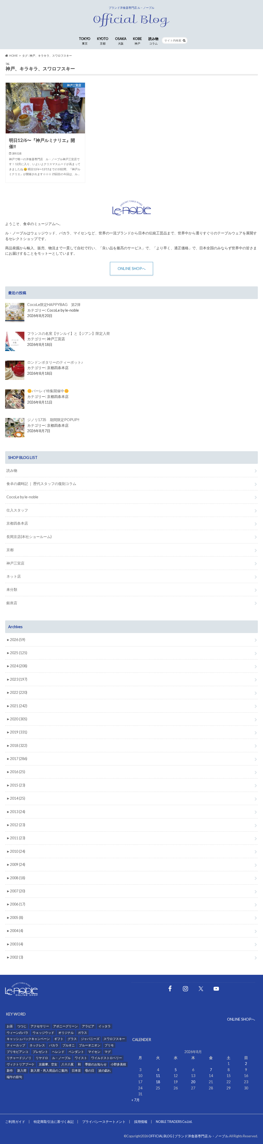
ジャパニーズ (90, 1039)
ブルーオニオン (89, 1045)
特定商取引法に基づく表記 (54, 1122)
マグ (108, 1052)
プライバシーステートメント (104, 1122)
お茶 (10, 1026)
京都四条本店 (17, 523)
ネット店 (13, 576)
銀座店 (11, 603)
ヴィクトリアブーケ (20, 1064)
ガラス (82, 1033)
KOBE (137, 41)
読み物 (153, 41)
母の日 (89, 1070)
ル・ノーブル (61, 1058)
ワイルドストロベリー (106, 1058)
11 (158, 1075)
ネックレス (37, 1045)
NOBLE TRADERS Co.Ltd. (174, 1122)
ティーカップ (16, 1045)
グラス (72, 1039)
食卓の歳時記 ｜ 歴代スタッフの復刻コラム (41, 483)
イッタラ (104, 1026)
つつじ (21, 1026)
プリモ (109, 1045)
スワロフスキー (114, 1039)
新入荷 (21, 1070)
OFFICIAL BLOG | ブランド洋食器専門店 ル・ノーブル (188, 1136)
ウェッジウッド (43, 1033)
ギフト (58, 1039)
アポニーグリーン (65, 1026)
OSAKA (120, 41)
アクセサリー (40, 1026)
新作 (10, 1070)
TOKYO (84, 41)
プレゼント (40, 1052)
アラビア (88, 1026)
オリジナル (66, 1033)
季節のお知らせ (96, 1064)
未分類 (11, 589)
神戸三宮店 (15, 563)
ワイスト (81, 1058)
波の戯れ (104, 1070)
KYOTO (102, 41)
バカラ (53, 1045)
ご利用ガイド (15, 1122)
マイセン (94, 1052)
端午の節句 (14, 1077)
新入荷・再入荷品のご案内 (49, 1070)
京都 (10, 550)
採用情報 (140, 1122)
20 (193, 1082)
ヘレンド (58, 1052)
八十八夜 (67, 1064)
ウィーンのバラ (17, 1033)
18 (158, 1082)
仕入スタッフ (17, 510)
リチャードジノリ (19, 1058)
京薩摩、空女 (48, 1064)
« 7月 (136, 1100)
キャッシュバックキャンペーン (28, 1039)
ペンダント (76, 1052)
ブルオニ (68, 1045)
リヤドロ (42, 1058)
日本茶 (76, 1070)
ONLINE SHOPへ (132, 268)
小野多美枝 (118, 1064)
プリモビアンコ (17, 1052)
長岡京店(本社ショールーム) (29, 536)
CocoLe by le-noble (22, 497)
